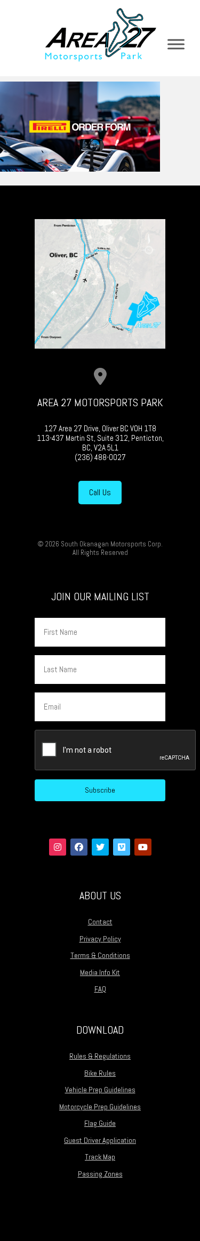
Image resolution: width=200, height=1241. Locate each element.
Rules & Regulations (100, 1056)
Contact (100, 921)
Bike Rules (100, 1073)
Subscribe (100, 790)
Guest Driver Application (100, 1140)
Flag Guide (100, 1123)
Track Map (100, 1157)
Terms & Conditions (100, 955)
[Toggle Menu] (176, 44)
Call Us (100, 492)
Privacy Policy (100, 939)
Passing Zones (100, 1174)
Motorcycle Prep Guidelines (100, 1106)
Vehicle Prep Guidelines (100, 1089)
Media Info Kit (100, 972)
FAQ (100, 989)
